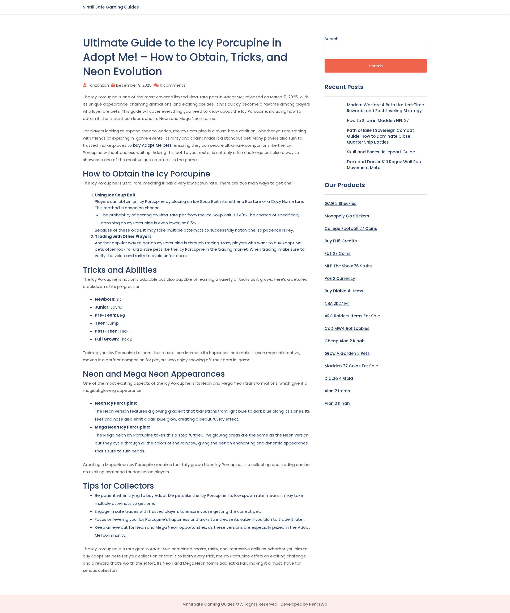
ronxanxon (99, 85)
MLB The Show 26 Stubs (348, 266)
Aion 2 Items (337, 391)
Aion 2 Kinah (337, 403)
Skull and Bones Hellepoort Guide (381, 152)
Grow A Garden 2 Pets (347, 353)
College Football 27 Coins (351, 228)
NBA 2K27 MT (337, 303)
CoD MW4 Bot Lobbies (347, 328)
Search (331, 38)
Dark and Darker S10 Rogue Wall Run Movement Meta (384, 164)
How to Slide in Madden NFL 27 (378, 120)
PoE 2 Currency (340, 278)
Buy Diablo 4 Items (344, 291)
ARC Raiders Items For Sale (352, 316)
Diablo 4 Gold (339, 378)
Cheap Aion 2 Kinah (345, 341)
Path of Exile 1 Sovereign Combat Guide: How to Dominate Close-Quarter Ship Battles (380, 136)
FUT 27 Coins (338, 253)
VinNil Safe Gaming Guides (111, 7)
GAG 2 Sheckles (340, 203)
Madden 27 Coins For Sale (351, 366)
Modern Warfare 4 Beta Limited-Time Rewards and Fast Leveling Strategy (385, 108)
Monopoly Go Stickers (347, 216)
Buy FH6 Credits (341, 241)
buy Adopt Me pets (152, 145)
